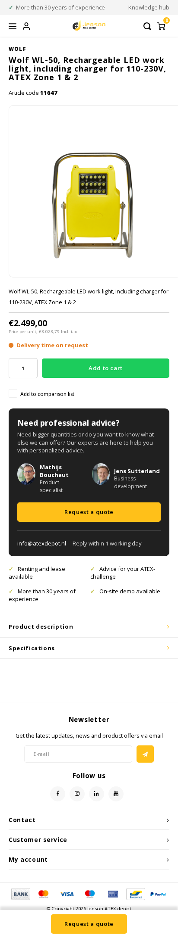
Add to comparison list (47, 393)
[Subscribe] (145, 754)
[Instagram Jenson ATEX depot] (77, 793)
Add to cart (106, 368)
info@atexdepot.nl (41, 543)
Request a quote (89, 512)
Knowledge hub (148, 7)
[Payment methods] (20, 893)
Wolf (17, 48)
